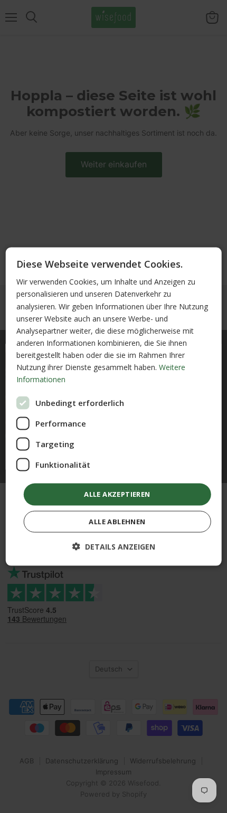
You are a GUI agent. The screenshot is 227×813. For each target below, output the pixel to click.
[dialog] (114, 407)
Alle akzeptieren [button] (117, 494)
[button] (113, 546)
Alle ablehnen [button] (117, 521)
